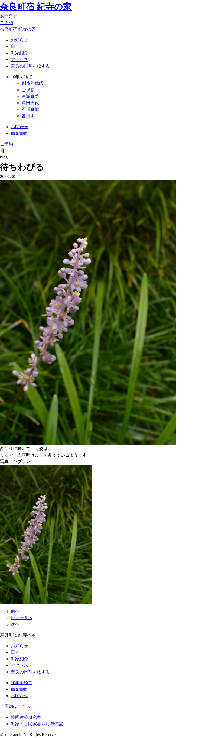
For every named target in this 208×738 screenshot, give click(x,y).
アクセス (19, 59)
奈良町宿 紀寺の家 (36, 6)
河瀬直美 (30, 96)
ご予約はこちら (15, 706)
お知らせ (19, 40)
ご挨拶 (28, 90)
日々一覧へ (21, 617)
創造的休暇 (32, 83)
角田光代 (30, 103)
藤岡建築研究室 (26, 717)
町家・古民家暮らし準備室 (37, 723)
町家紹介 (19, 53)
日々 (15, 46)
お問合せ (8, 16)
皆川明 (28, 116)
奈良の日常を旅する (30, 66)
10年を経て (21, 682)
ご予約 (6, 22)
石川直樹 (30, 109)
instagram (19, 133)
